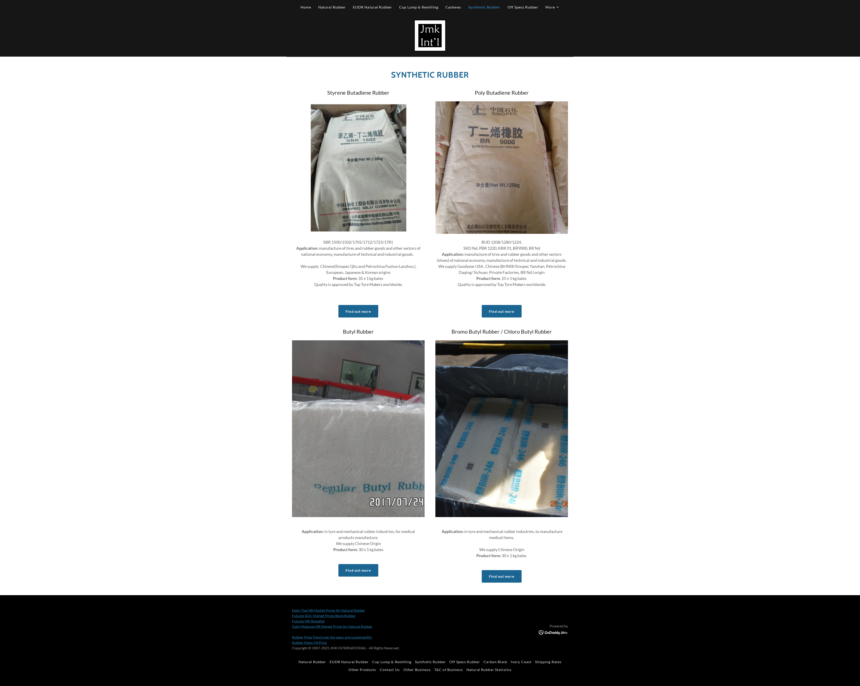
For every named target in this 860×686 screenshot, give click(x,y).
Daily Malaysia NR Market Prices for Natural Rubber (332, 626)
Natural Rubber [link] (332, 7)
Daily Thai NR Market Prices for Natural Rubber (328, 610)
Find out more (358, 311)
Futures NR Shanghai (308, 621)
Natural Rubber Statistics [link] (489, 669)
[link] (429, 35)
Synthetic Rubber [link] (484, 7)
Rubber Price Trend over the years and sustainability (332, 637)
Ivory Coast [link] (521, 662)
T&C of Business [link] (448, 669)
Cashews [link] (453, 7)
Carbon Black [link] (495, 662)
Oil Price (320, 642)
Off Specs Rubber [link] (522, 7)
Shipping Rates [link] (548, 662)
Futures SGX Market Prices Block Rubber (324, 616)
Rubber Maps (302, 642)
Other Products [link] (362, 669)
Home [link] (306, 7)
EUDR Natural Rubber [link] (372, 7)
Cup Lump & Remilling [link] (418, 7)
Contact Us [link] (390, 669)
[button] (552, 7)
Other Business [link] (417, 669)
